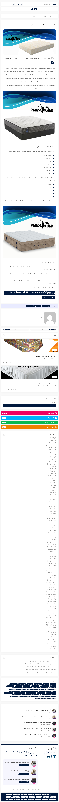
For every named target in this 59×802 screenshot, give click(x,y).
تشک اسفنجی (53, 535)
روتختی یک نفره (52, 648)
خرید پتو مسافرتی (44, 686)
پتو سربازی (54, 502)
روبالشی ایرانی (53, 589)
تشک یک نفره (53, 580)
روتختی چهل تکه (52, 622)
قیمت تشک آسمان (46, 306)
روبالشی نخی (53, 606)
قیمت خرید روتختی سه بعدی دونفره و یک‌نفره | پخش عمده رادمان (41, 669)
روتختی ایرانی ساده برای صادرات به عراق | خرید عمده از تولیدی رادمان (40, 664)
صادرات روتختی (10, 686)
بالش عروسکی (53, 464)
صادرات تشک (18, 686)
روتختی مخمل (53, 644)
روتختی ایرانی (53, 611)
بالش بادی (53, 450)
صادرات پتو (52, 687)
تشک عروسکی (53, 561)
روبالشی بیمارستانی (52, 592)
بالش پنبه (54, 457)
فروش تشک (35, 687)
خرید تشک (30, 684)
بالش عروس (53, 461)
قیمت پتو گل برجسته (31, 696)
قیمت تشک (32, 691)
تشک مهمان (53, 573)
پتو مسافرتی (53, 518)
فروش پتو (23, 689)
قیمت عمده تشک (30, 306)
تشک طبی (54, 559)
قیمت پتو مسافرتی (51, 696)
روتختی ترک (53, 620)
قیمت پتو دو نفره (44, 694)
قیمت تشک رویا (38, 306)
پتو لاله (54, 514)
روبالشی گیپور (53, 601)
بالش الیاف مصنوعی (51, 445)
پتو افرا (54, 485)
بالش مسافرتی (53, 473)
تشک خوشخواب (52, 389)
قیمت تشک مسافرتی (22, 691)
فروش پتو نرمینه (52, 691)
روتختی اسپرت (53, 608)
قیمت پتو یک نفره (21, 696)
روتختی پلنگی (53, 615)
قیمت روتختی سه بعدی (19, 693)
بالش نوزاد (54, 478)
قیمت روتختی (41, 693)
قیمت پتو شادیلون (25, 694)
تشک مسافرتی (53, 570)
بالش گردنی (53, 468)
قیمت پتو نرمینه (41, 696)
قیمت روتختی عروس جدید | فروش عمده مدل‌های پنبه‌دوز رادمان (41, 661)
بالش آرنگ (54, 438)
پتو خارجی (54, 495)
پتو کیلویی (54, 509)
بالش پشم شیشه (52, 454)
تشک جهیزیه (53, 544)
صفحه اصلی (53, 16)
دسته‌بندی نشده (52, 582)
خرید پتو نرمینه (35, 686)
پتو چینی (54, 490)
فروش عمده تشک (51, 689)
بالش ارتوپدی (53, 440)
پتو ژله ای (54, 499)
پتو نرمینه (54, 521)
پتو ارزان (13, 696)
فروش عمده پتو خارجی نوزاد (42, 329)
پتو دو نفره (53, 497)
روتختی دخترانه (52, 630)
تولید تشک (46, 684)
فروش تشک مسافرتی (25, 687)
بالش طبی (54, 459)
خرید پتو (53, 686)
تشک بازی (54, 537)
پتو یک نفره (53, 528)
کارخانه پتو (38, 698)
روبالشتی (54, 585)
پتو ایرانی (54, 487)
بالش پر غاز (53, 452)
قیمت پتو (53, 694)
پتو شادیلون (53, 506)
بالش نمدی (53, 476)
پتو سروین (54, 504)
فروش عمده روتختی (41, 689)
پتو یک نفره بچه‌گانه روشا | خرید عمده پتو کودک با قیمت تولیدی (41, 672)
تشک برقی (54, 540)
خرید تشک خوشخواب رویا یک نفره (47, 383)
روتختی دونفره (53, 632)
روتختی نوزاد (53, 646)
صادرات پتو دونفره (44, 687)
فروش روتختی (15, 687)
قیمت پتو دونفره (35, 694)
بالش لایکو (53, 471)
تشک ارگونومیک (52, 532)
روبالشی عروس (53, 599)
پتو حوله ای (53, 492)
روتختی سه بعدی (52, 639)
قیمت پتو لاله (16, 694)
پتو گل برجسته (53, 511)
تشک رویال (53, 556)
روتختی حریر (53, 627)
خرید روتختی (22, 684)
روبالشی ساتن (53, 596)
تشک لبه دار (53, 566)
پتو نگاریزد (54, 523)
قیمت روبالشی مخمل (51, 693)
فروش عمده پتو (31, 689)
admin (45, 58)
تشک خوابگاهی (52, 547)
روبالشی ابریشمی (52, 587)
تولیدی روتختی (37, 684)
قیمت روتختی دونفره (31, 693)
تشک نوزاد (54, 575)
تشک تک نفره (53, 542)
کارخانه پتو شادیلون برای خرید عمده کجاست (48, 4)
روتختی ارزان (27, 686)
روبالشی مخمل (52, 603)
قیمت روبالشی (12, 691)
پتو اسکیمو (54, 483)
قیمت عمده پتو (9, 693)
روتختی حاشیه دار (52, 625)
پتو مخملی (53, 516)
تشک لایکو (53, 563)
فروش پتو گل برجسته (41, 691)
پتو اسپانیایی (53, 480)
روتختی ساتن (53, 634)
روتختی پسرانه (53, 613)
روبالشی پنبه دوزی (52, 594)
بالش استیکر (53, 443)
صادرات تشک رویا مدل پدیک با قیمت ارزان (45, 356)
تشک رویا (46, 16)
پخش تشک (53, 698)
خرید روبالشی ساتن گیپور (16, 329)
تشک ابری (54, 530)
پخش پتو (45, 698)
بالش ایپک (53, 447)
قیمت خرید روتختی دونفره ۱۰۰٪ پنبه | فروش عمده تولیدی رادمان (41, 666)
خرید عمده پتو (13, 684)
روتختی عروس (53, 641)
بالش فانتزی (53, 466)
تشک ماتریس (53, 568)
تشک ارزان (53, 684)
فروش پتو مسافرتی (14, 689)
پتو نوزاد (54, 525)
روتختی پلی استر (52, 618)
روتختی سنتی (53, 637)
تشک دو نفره (53, 551)
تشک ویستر (53, 577)
